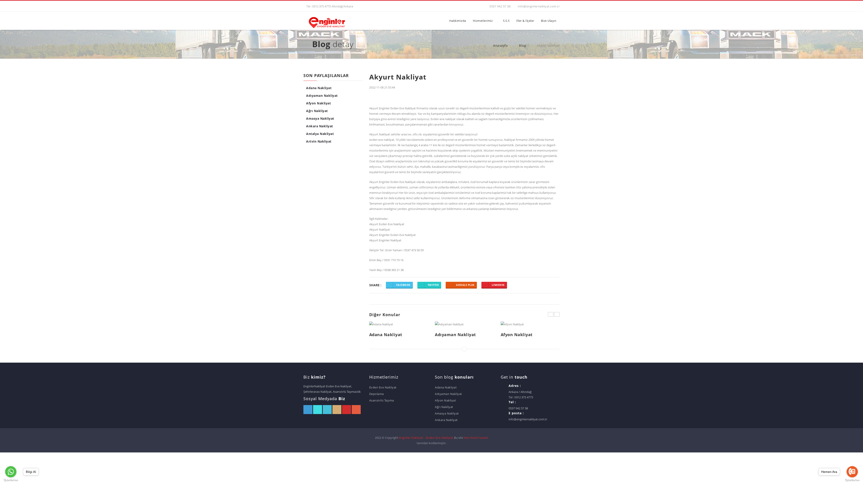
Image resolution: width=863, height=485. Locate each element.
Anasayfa (500, 45)
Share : (375, 285)
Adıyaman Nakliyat (322, 95)
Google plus (465, 285)
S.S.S (506, 21)
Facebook (403, 285)
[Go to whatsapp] (10, 471)
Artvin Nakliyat (318, 141)
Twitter (433, 285)
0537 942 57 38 (499, 6)
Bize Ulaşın (548, 21)
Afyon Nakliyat (318, 103)
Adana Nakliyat (318, 88)
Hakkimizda (457, 21)
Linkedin (498, 285)
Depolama (376, 394)
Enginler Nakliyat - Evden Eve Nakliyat (426, 438)
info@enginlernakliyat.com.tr (539, 6)
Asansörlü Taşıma (381, 400)
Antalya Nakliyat (320, 134)
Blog (522, 45)
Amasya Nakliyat (320, 118)
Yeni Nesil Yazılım (476, 438)
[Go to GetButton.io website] (11, 480)
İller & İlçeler (525, 21)
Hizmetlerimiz (483, 21)
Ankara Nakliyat (319, 126)
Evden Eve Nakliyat (383, 387)
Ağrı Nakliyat (317, 111)
